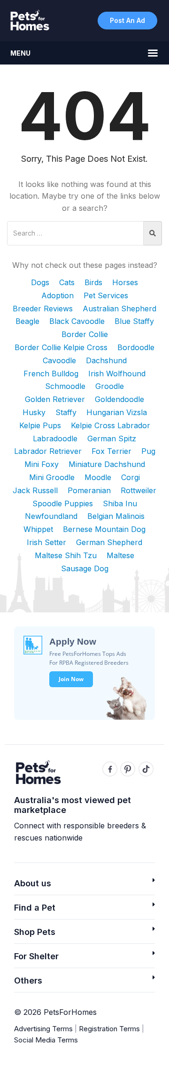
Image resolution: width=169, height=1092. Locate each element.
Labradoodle (55, 438)
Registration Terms (109, 1028)
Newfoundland (51, 516)
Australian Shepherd (119, 308)
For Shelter (36, 956)
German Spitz (111, 438)
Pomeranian (89, 490)
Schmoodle (65, 386)
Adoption (57, 295)
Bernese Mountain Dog (104, 529)
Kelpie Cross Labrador (110, 425)
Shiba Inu (120, 503)
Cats (67, 282)
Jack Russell (35, 490)
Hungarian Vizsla (116, 412)
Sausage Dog (84, 568)
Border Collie (84, 334)
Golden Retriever (55, 399)
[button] (84, 886)
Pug (148, 451)
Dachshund (106, 360)
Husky (34, 412)
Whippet (38, 529)
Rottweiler (138, 490)
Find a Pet (34, 907)
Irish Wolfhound (117, 373)
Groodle (109, 386)
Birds (93, 282)
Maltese (120, 555)
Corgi (130, 477)
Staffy (66, 412)
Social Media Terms (46, 1039)
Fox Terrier (111, 451)
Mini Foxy (41, 464)
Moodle (97, 477)
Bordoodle (135, 347)
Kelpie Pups (40, 425)
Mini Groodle (52, 477)
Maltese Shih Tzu (66, 555)
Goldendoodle (119, 399)
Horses (125, 282)
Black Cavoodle (77, 321)
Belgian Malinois (116, 516)
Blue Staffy (134, 321)
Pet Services (106, 295)
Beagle (27, 321)
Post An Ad (127, 20)
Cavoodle (59, 360)
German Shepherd (109, 542)
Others (28, 980)
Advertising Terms (43, 1028)
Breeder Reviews (43, 308)
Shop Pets (34, 932)
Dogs (40, 282)
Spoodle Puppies (62, 503)
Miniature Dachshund (107, 464)
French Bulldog (50, 373)
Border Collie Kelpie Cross (61, 347)
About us (32, 883)
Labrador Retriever (48, 451)
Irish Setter (46, 542)
